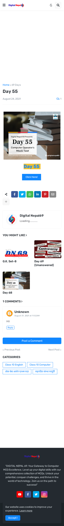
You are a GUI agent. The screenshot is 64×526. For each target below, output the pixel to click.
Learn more (25, 510)
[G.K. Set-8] (16, 249)
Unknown (21, 312)
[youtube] (20, 494)
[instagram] (44, 494)
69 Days (16, 85)
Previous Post (12, 350)
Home (6, 85)
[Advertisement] (32, 47)
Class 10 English (14, 364)
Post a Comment (32, 340)
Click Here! (32, 177)
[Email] (52, 194)
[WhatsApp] (29, 194)
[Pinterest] (45, 194)
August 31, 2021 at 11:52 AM (27, 316)
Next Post (54, 350)
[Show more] (6, 201)
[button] (4, 5)
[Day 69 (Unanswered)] (48, 249)
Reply (10, 327)
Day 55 (31, 166)
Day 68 (7, 292)
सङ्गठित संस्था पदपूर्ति (45, 371)
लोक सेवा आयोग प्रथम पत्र (17, 371)
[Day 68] (16, 280)
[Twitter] (22, 194)
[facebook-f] (28, 494)
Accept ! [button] (12, 517)
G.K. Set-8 (10, 261)
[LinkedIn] (37, 194)
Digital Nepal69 (32, 216)
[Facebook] (14, 194)
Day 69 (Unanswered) (44, 263)
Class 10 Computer (40, 364)
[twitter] (36, 494)
